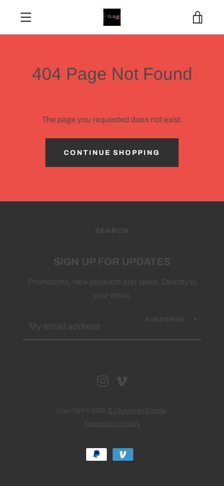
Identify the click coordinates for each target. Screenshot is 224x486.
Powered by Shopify (112, 423)
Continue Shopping (112, 153)
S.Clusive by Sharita (137, 410)
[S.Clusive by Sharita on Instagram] (103, 380)
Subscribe (165, 319)
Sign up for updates (112, 261)
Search (112, 231)
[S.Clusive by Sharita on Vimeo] (122, 380)
